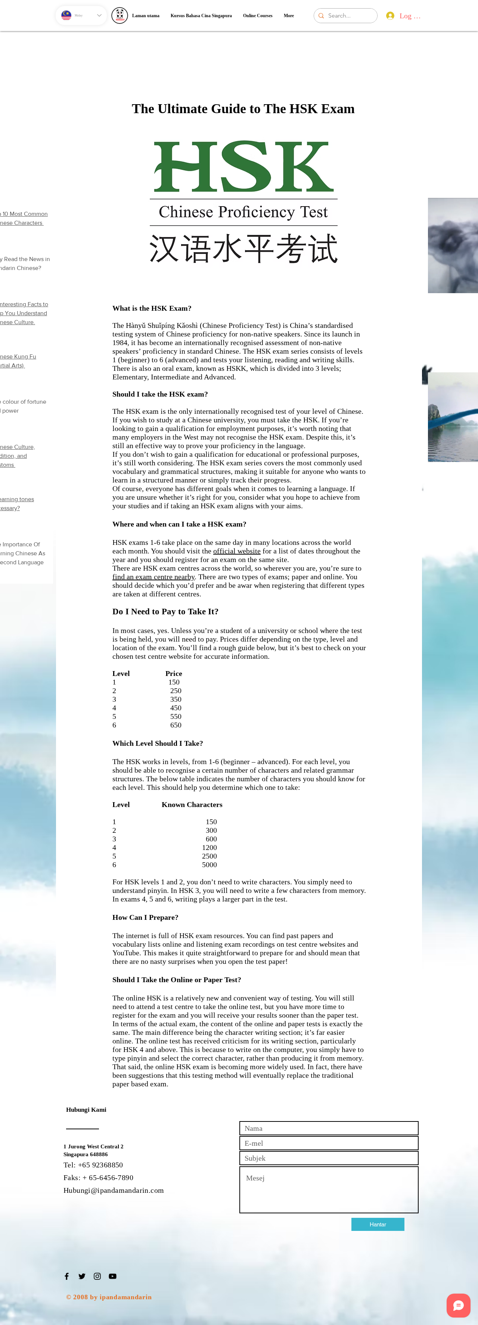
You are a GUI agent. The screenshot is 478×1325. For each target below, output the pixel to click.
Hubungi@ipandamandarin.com (113, 1190)
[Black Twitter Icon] (82, 1276)
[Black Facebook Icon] (66, 1276)
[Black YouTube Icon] (112, 1276)
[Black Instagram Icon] (97, 1276)
